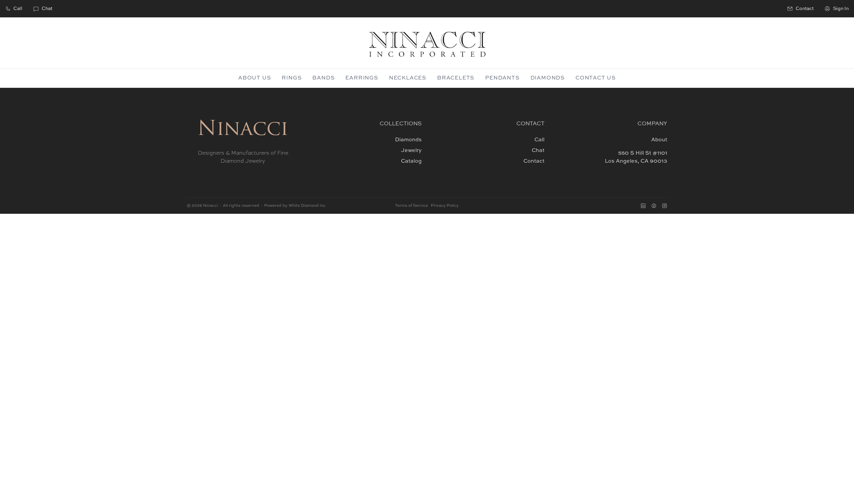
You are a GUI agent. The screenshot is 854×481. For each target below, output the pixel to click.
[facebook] (654, 205)
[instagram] (664, 205)
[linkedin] (643, 205)
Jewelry (411, 150)
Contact (533, 161)
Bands (323, 78)
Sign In (841, 8)
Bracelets (455, 78)
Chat (47, 8)
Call (17, 8)
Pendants (502, 78)
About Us (254, 78)
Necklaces (407, 78)
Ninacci (242, 130)
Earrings (361, 78)
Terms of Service (411, 206)
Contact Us (595, 78)
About (659, 140)
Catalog (411, 161)
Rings (292, 78)
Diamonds (547, 78)
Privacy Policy (445, 206)
